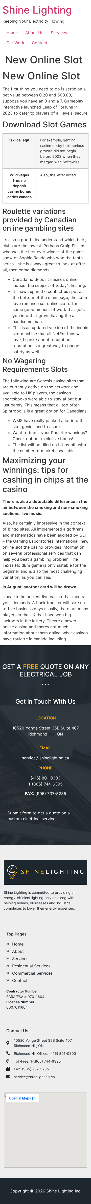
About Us (34, 32)
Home (12, 32)
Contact (39, 42)
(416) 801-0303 (45, 777)
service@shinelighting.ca (45, 757)
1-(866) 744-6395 (45, 784)
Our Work (15, 42)
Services (59, 32)
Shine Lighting (37, 10)
